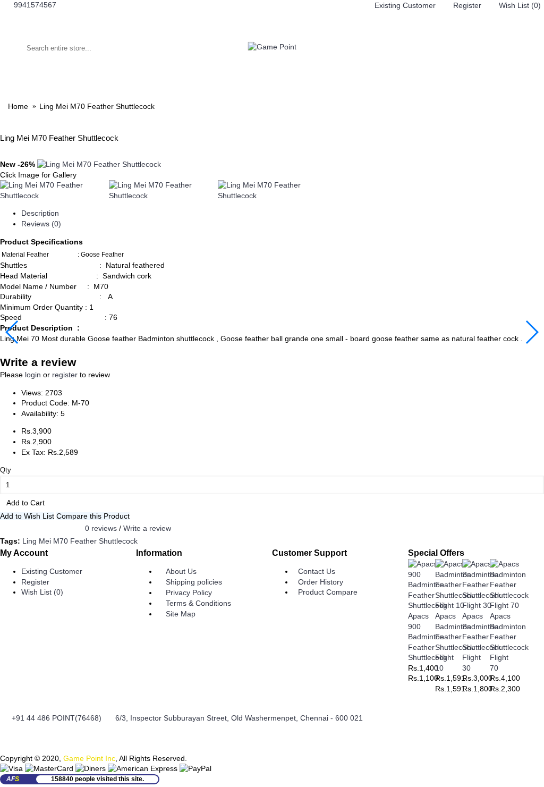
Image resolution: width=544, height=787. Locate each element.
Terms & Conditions (198, 603)
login (33, 374)
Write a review (147, 528)
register (65, 374)
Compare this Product (93, 516)
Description (40, 213)
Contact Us (316, 571)
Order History (320, 582)
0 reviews (101, 528)
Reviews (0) (41, 223)
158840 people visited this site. (97, 779)
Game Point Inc (89, 758)
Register (35, 582)
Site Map (181, 614)
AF (12, 779)
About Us (181, 571)
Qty (5, 470)
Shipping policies (194, 582)
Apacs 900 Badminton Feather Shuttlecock (427, 637)
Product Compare (328, 592)
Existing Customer (51, 571)
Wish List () (42, 592)
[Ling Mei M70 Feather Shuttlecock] (99, 164)
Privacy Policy (189, 592)
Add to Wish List (27, 516)
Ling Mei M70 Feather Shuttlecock (80, 541)
